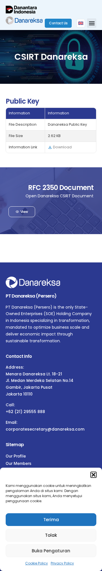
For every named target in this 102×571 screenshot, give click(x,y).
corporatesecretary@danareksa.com (45, 429)
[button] (93, 475)
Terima (51, 520)
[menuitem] (81, 23)
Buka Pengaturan (51, 551)
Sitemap (15, 445)
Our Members (18, 463)
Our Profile (16, 456)
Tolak (51, 535)
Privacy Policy (62, 563)
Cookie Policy (36, 563)
